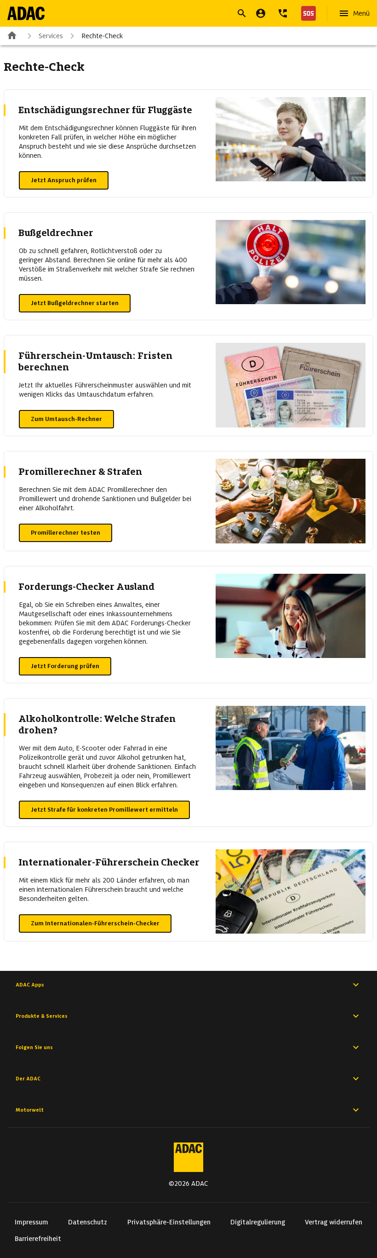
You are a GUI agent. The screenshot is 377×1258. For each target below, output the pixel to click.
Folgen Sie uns (34, 1047)
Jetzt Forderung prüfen (65, 666)
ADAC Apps (30, 984)
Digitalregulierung (257, 1222)
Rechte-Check (102, 36)
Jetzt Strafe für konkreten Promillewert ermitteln (104, 810)
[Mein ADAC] (260, 13)
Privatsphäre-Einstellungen (169, 1222)
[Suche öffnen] (241, 13)
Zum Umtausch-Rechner (66, 419)
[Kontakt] (282, 13)
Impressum (31, 1222)
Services (51, 36)
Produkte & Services (42, 1016)
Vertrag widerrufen (333, 1222)
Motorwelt (30, 1110)
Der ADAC (28, 1078)
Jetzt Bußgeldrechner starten (75, 303)
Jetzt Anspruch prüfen (64, 180)
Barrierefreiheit (38, 1239)
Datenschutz (87, 1222)
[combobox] (177, 14)
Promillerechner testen (65, 533)
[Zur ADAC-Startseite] (26, 13)
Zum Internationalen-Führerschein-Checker (95, 923)
